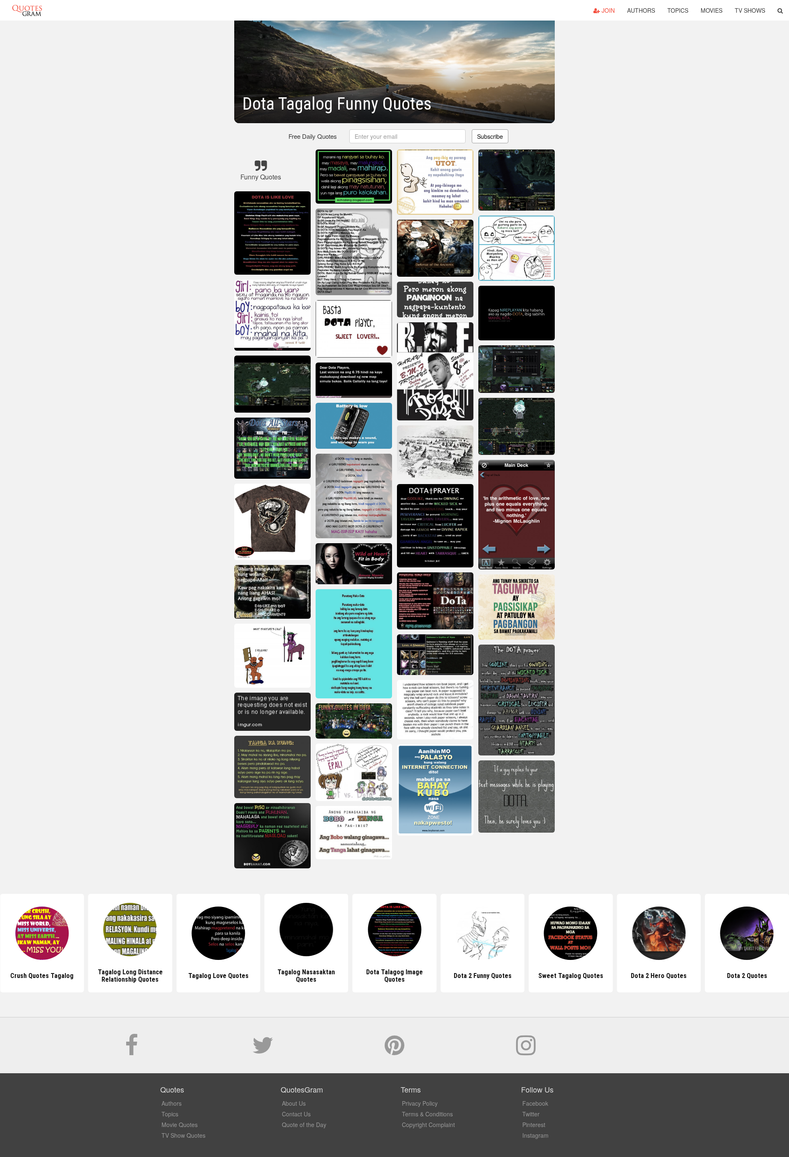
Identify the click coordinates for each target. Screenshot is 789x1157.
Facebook (535, 1103)
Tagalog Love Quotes (130, 976)
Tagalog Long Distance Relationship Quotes (41, 975)
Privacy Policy (420, 1103)
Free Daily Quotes (312, 136)
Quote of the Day (304, 1124)
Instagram (535, 1135)
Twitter (531, 1114)
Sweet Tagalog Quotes (482, 976)
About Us (294, 1103)
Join (607, 10)
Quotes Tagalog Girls (747, 976)
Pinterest (533, 1124)
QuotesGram (27, 10)
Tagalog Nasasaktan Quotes (218, 975)
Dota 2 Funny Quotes (394, 976)
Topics (677, 10)
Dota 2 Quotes (659, 976)
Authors (641, 10)
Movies (711, 10)
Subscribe (490, 136)
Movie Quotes (179, 1124)
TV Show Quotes (183, 1135)
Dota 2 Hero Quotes (571, 976)
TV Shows (750, 10)
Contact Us (296, 1114)
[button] (780, 10)
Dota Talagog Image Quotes (306, 975)
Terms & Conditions (427, 1114)
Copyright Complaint (428, 1124)
